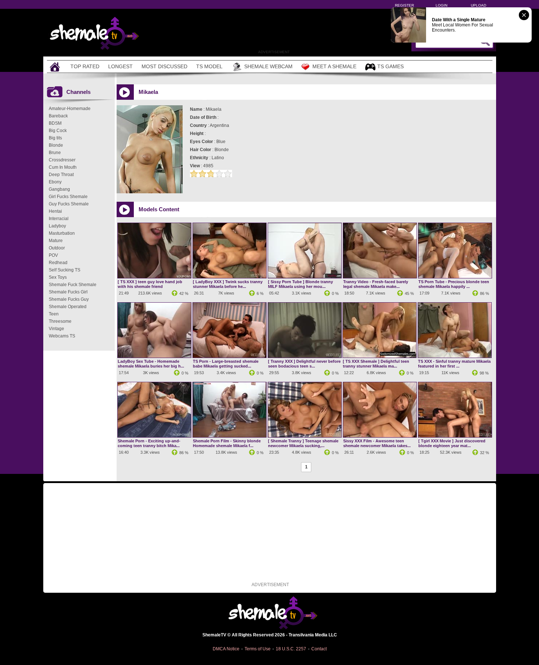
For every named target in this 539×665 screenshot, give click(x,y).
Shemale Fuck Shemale (72, 284)
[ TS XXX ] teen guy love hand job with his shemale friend (150, 284)
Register (404, 5)
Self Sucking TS (64, 270)
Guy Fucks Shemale (69, 204)
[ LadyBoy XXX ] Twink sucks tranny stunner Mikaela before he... (228, 284)
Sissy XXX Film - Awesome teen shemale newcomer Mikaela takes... (377, 443)
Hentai (55, 211)
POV (53, 255)
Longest (120, 66)
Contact (319, 648)
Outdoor (57, 248)
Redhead (58, 262)
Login (441, 5)
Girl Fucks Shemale (68, 196)
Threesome (60, 321)
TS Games (390, 66)
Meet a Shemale (334, 66)
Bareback (58, 115)
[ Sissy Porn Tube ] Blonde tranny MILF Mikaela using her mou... (300, 284)
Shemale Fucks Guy (69, 299)
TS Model (209, 66)
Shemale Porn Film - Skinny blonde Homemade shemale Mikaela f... (227, 443)
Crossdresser (62, 159)
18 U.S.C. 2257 (291, 648)
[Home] (56, 66)
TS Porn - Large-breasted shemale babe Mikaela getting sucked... (225, 363)
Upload (478, 5)
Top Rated (84, 66)
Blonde (56, 145)
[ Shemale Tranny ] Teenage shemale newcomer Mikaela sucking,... (303, 443)
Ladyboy (57, 226)
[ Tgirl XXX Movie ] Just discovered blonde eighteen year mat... (451, 443)
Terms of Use (258, 648)
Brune (55, 152)
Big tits (55, 137)
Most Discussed (164, 66)
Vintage (56, 328)
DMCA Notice (226, 648)
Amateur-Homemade (70, 108)
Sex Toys (58, 277)
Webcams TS (62, 336)
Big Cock (58, 130)
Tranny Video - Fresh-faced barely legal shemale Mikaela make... (375, 284)
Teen (54, 314)
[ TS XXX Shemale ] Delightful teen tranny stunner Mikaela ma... (376, 363)
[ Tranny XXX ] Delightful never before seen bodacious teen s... (304, 363)
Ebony (55, 181)
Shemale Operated (68, 306)
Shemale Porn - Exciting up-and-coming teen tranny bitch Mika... (149, 443)
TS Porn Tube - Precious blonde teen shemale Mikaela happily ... (453, 284)
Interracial (59, 218)
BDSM (55, 123)
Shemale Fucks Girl (68, 292)
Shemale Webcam (268, 66)
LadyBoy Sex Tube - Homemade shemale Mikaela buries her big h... (151, 363)
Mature (56, 240)
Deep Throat (61, 174)
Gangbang (59, 189)
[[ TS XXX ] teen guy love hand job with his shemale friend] (154, 276)
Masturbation (62, 233)
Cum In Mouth (63, 167)
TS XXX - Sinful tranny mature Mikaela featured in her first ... (454, 363)
